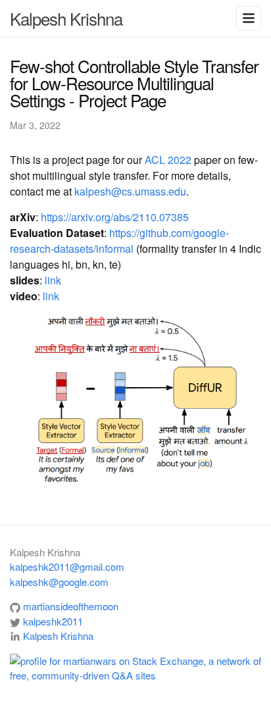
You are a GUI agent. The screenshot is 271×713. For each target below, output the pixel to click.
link (53, 280)
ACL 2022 (168, 159)
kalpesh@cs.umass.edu (130, 191)
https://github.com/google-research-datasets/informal (119, 240)
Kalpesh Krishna (66, 18)
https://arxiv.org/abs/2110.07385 (115, 216)
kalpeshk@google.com (59, 582)
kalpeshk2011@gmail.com (67, 566)
